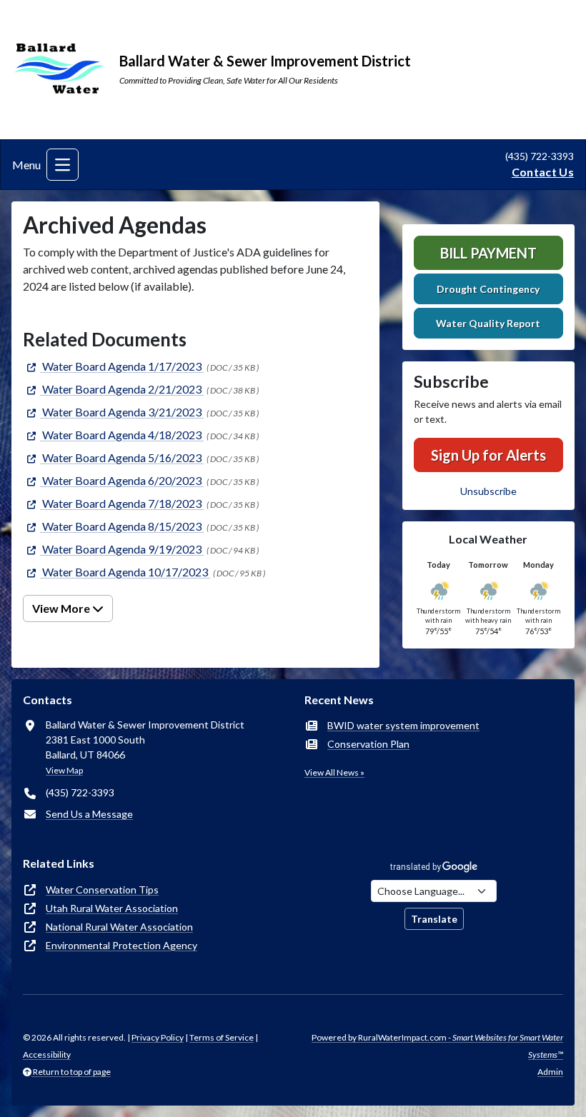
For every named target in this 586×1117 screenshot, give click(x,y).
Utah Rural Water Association (112, 908)
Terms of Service (221, 1037)
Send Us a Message (89, 814)
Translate (434, 919)
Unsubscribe (488, 491)
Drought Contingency (488, 289)
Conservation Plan (368, 744)
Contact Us (543, 172)
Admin (550, 1071)
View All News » (334, 772)
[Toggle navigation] (62, 165)
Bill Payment (488, 252)
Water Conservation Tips (102, 889)
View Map (64, 770)
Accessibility (47, 1054)
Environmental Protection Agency (121, 945)
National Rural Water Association (119, 927)
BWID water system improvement (403, 725)
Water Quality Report (488, 323)
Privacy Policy (157, 1037)
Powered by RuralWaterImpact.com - (437, 1046)
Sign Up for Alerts (488, 455)
